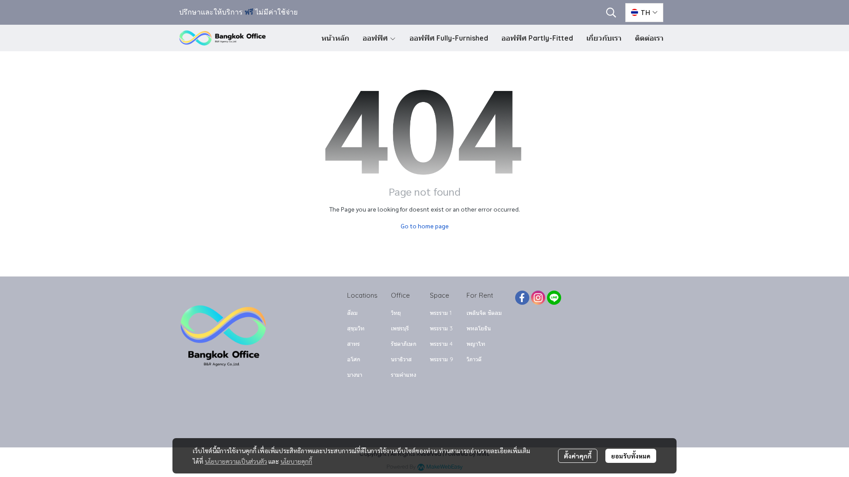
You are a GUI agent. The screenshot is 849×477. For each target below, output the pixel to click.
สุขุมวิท (355, 328)
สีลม (352, 312)
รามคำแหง (403, 374)
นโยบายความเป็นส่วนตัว (236, 461)
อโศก (353, 359)
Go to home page (425, 226)
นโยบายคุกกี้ (296, 461)
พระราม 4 (441, 343)
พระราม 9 (441, 359)
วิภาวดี (474, 359)
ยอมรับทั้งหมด (630, 456)
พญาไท (476, 343)
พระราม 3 (441, 328)
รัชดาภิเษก (404, 343)
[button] (611, 12)
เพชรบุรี (400, 328)
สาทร (353, 343)
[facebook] (522, 298)
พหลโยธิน (479, 328)
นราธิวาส (401, 359)
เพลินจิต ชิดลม (484, 312)
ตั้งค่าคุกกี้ (578, 456)
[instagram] (538, 298)
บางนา (354, 374)
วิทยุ (396, 312)
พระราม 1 (440, 312)
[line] (554, 298)
